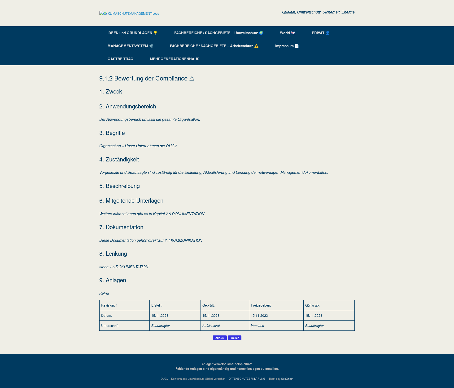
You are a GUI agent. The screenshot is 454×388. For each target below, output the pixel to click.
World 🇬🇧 (287, 32)
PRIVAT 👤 (321, 32)
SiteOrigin (287, 378)
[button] (348, 45)
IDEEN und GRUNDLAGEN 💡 (133, 32)
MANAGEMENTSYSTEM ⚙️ (130, 45)
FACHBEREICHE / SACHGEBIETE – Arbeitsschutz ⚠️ (214, 45)
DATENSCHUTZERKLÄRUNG (247, 378)
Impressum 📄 (287, 45)
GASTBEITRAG (120, 58)
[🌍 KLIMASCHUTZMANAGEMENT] (129, 13)
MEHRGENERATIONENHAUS (174, 58)
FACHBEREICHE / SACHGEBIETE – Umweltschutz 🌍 (218, 32)
